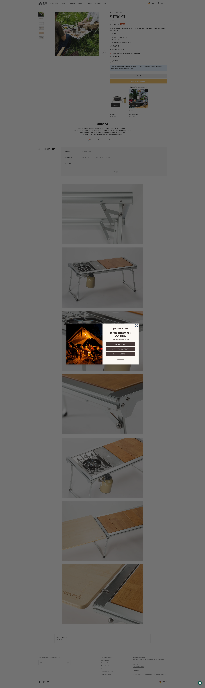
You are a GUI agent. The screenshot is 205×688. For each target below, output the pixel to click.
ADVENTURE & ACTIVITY (120, 349)
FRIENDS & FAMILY (120, 344)
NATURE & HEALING (120, 354)
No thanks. (120, 359)
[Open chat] (200, 683)
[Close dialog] (136, 325)
